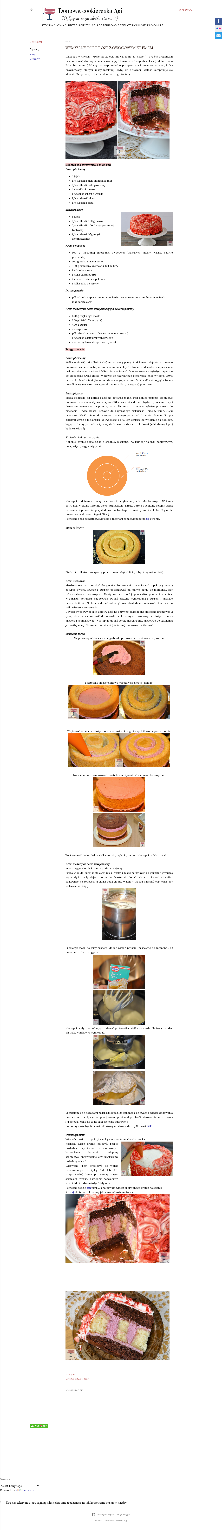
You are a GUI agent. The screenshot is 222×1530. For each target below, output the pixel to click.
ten (89, 1187)
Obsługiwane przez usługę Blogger (113, 1514)
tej (148, 518)
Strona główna (53, 25)
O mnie (158, 25)
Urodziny (35, 58)
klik (149, 1126)
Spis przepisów (104, 25)
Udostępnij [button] (36, 41)
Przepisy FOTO (79, 25)
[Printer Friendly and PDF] (39, 1427)
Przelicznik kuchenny (135, 25)
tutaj (71, 1192)
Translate (28, 1490)
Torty (32, 54)
